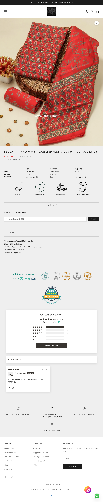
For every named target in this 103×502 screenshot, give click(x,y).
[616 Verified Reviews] (51, 305)
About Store (9, 448)
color (6, 171)
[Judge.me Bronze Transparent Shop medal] (66, 276)
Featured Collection (11, 457)
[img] (13, 369)
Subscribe (72, 466)
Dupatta (78, 168)
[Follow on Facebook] (5, 477)
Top (27, 168)
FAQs (35, 465)
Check (93, 219)
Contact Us (8, 461)
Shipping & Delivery (40, 452)
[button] (38, 327)
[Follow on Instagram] (12, 477)
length (7, 174)
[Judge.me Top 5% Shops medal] (77, 276)
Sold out (51, 205)
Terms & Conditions (40, 461)
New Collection (10, 452)
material (7, 177)
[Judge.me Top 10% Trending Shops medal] (88, 276)
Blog (6, 465)
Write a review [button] (51, 345)
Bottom (53, 168)
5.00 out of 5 (58, 319)
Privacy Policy (38, 448)
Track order (8, 469)
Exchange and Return (41, 457)
